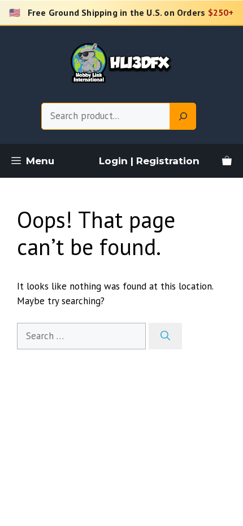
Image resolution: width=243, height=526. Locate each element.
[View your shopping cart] (227, 161)
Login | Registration (149, 160)
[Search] (183, 116)
